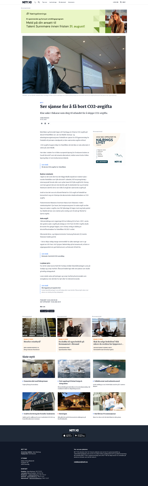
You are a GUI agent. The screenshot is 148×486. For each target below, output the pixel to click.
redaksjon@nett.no (33, 475)
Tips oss (44, 2)
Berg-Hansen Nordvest (31, 349)
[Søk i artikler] (39, 2)
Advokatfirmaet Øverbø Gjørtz (103, 349)
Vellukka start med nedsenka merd (107, 381)
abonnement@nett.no (35, 478)
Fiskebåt (51, 311)
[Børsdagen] (74, 401)
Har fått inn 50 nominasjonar (105, 414)
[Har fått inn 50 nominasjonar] (109, 401)
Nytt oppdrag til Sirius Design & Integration (70, 382)
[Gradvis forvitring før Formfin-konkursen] (38, 401)
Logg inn (115, 2)
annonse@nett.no (32, 476)
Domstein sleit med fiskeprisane (36, 381)
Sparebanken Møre (65, 349)
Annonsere (71, 2)
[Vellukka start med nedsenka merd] (109, 369)
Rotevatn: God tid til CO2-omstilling (53, 256)
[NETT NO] (28, 2)
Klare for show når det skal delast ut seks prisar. (107, 417)
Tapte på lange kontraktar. (30, 384)
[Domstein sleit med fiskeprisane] (38, 369)
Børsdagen (63, 414)
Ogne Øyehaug (44, 118)
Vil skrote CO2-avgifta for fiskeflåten (54, 167)
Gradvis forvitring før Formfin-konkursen (39, 414)
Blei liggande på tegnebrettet (51, 288)
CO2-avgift (44, 311)
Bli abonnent (62, 2)
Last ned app (52, 2)
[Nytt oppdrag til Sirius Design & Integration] (74, 369)
